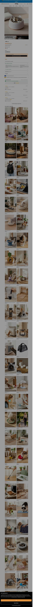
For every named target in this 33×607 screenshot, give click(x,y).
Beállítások (16, 603)
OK (16, 600)
